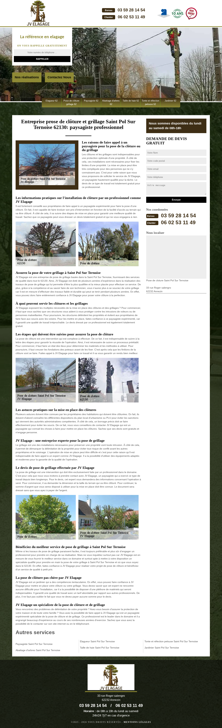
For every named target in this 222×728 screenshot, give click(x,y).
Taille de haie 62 (131, 100)
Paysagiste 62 (91, 100)
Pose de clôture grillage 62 (71, 102)
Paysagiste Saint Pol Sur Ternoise (34, 644)
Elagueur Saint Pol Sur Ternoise (97, 641)
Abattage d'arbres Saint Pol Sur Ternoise (38, 650)
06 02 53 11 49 (131, 17)
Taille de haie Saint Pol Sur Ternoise (99, 647)
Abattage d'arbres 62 (111, 102)
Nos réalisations (27, 77)
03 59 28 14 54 (131, 10)
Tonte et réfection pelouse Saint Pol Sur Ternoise (171, 641)
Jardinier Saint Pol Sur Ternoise (161, 647)
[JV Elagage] (38, 13)
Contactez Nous (59, 77)
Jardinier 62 (170, 100)
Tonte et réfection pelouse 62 (150, 102)
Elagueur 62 (52, 100)
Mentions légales (137, 722)
